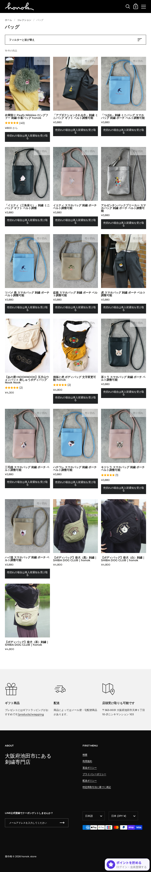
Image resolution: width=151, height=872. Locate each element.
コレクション (24, 19)
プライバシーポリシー (94, 774)
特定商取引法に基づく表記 (97, 787)
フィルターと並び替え (22, 39)
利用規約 (87, 761)
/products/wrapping (31, 714)
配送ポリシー (90, 780)
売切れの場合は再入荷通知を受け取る (27, 137)
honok (25, 856)
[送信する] (62, 822)
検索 (85, 754)
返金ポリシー (90, 767)
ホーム (8, 19)
